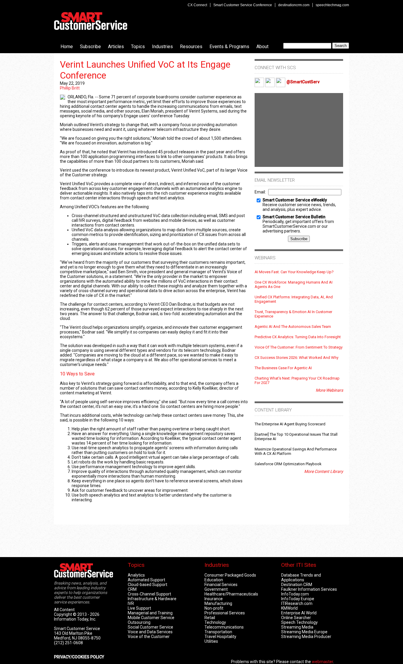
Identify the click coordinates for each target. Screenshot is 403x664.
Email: (260, 192)
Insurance (213, 598)
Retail (209, 617)
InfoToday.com (295, 594)
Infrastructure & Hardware (152, 598)
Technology (215, 622)
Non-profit (213, 608)
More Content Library (323, 471)
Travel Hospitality (220, 636)
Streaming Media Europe (304, 631)
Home (66, 46)
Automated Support (146, 579)
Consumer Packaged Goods (230, 575)
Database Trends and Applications (301, 577)
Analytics (136, 575)
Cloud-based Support (147, 584)
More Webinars (329, 390)
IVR (131, 603)
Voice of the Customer (149, 636)
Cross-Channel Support (149, 594)
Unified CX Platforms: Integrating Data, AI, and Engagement (294, 299)
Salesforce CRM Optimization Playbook (288, 464)
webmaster (322, 661)
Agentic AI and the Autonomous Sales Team (293, 326)
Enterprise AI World (299, 613)
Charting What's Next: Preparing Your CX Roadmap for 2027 (297, 380)
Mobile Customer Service (151, 617)
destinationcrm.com (293, 5)
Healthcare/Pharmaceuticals (231, 594)
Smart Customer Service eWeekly (295, 200)
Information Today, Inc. (75, 619)
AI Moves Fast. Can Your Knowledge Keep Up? (294, 272)
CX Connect (197, 5)
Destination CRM (296, 584)
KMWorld (289, 608)
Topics (138, 46)
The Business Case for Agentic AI (283, 368)
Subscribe (90, 46)
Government (216, 589)
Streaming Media (297, 627)
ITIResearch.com (296, 603)
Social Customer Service (150, 627)
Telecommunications (224, 627)
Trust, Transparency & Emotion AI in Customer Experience (293, 314)
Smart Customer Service (90, 21)
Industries (162, 46)
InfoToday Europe (297, 598)
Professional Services (224, 613)
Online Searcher (296, 617)
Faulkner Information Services (309, 589)
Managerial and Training (150, 613)
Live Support (139, 608)
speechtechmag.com (332, 5)
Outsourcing (139, 622)
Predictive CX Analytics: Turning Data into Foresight (298, 337)
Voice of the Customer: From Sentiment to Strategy (299, 347)
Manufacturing (218, 603)
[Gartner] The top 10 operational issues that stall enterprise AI (296, 436)
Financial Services (220, 584)
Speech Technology (299, 622)
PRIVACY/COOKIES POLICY (79, 657)
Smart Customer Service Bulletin (294, 216)
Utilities (211, 641)
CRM (132, 589)
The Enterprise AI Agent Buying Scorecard (290, 424)
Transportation (218, 631)
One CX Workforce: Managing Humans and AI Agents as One (293, 284)
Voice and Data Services (150, 631)
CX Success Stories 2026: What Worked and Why (296, 357)
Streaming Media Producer (306, 636)
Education (213, 579)
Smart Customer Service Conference (242, 5)
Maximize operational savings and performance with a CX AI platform (296, 451)
